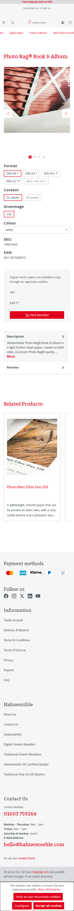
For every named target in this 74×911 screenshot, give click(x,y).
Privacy (8, 660)
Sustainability (13, 734)
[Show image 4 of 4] (44, 157)
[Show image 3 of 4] (39, 157)
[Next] (65, 113)
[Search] (11, 21)
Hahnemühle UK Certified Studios (26, 764)
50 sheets (33, 198)
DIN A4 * (12, 173)
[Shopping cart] (70, 21)
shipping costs (40, 872)
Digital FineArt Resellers (20, 744)
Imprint (9, 670)
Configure (22, 906)
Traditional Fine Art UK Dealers (24, 774)
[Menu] (4, 21)
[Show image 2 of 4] (35, 157)
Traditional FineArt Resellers (22, 754)
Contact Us (11, 724)
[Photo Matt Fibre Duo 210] (32, 447)
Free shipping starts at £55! (37, 1)
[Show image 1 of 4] (30, 157)
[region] (37, 113)
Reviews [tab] (13, 367)
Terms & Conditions (17, 640)
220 (9, 214)
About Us (10, 714)
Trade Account (13, 620)
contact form (26, 858)
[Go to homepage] (37, 21)
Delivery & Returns (16, 630)
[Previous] (6, 113)
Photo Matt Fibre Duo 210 (27, 487)
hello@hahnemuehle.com (34, 844)
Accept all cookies (49, 906)
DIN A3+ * (51, 173)
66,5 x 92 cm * (38, 181)
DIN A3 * (31, 173)
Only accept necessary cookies (38, 897)
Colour (10, 223)
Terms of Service (15, 650)
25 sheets (12, 197)
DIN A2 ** (13, 181)
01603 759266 (20, 813)
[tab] (36, 346)
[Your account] (62, 21)
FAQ (6, 680)
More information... (50, 889)
